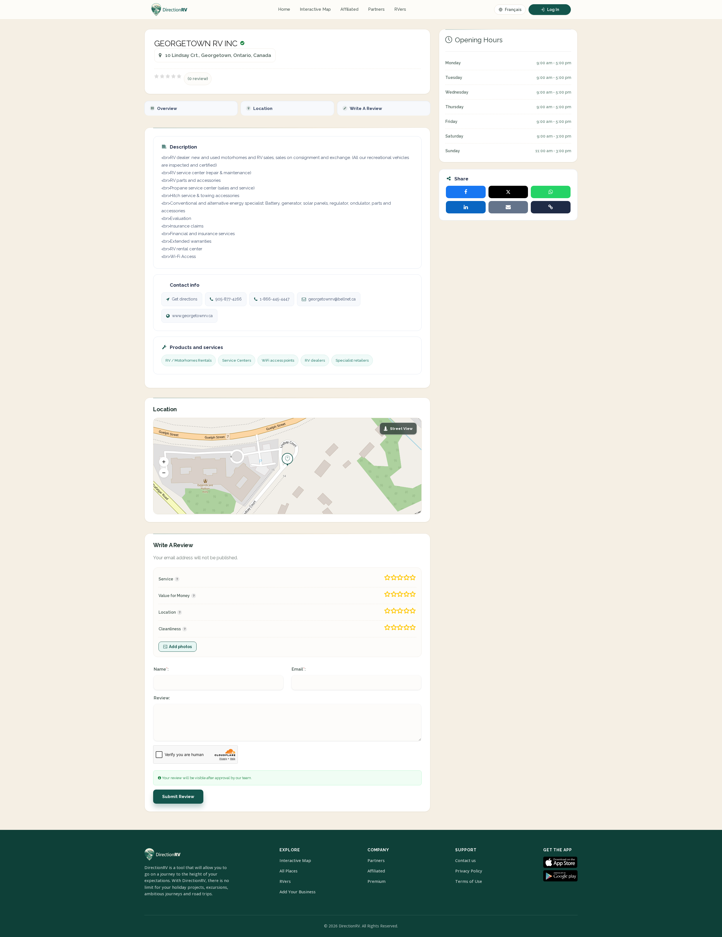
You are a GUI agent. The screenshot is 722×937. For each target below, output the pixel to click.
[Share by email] (508, 207)
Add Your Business (297, 891)
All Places (288, 871)
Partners (376, 9)
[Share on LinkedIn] (466, 207)
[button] (164, 462)
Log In (553, 9)
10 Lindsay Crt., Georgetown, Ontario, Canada (218, 55)
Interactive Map (315, 9)
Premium (376, 881)
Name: (161, 669)
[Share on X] (508, 192)
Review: (162, 697)
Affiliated (349, 9)
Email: (299, 669)
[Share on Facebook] (466, 192)
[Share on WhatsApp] (551, 192)
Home (284, 9)
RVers (400, 9)
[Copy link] (551, 207)
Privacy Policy (468, 871)
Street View (401, 428)
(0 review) (198, 78)
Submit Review (178, 796)
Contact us (465, 860)
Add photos (180, 646)
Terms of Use (468, 881)
